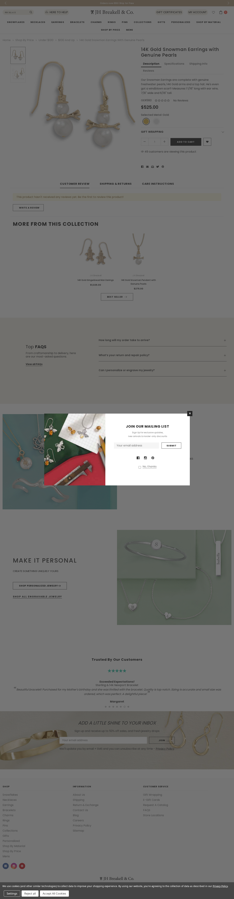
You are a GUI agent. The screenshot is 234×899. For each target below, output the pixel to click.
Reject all (30, 893)
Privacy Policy (220, 886)
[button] (189, 413)
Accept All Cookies (54, 893)
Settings (12, 893)
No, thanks (150, 466)
